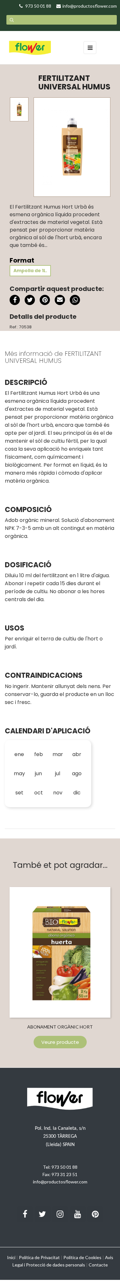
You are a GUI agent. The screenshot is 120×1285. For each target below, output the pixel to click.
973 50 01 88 (64, 1167)
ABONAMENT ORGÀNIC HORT (60, 1026)
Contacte (98, 1264)
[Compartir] (15, 300)
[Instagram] (60, 1214)
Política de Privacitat (39, 1257)
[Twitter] (43, 1214)
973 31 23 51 (64, 1174)
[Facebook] (25, 1214)
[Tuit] (30, 300)
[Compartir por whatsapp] (75, 301)
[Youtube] (78, 1214)
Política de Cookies (82, 1257)
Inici (11, 1257)
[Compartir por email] (60, 301)
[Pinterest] (45, 300)
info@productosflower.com (60, 1181)
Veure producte (60, 1042)
